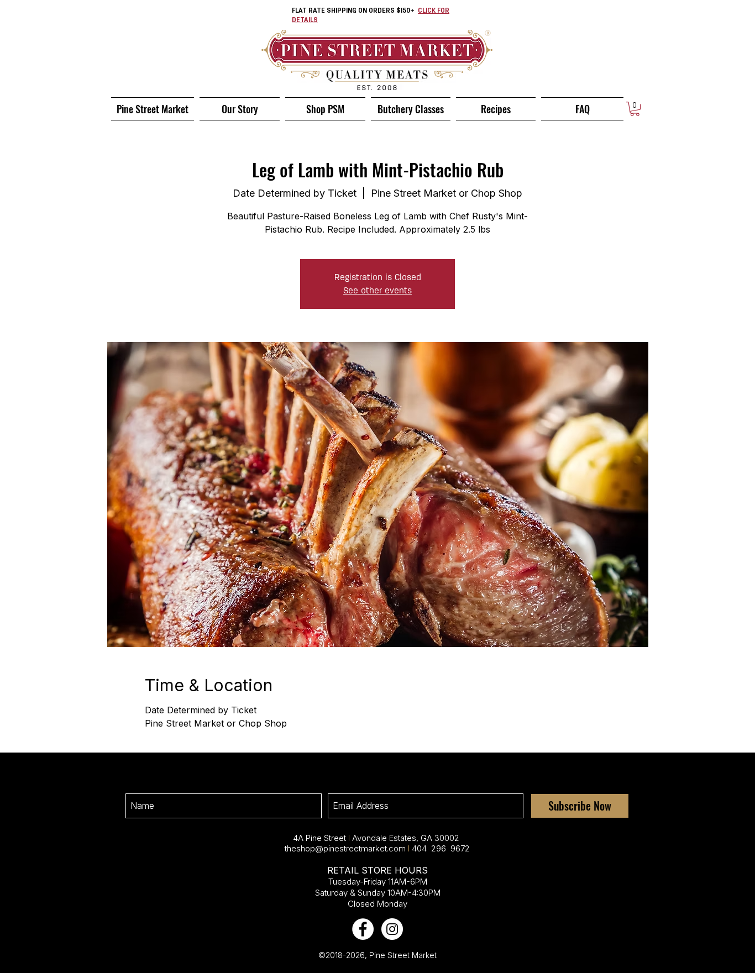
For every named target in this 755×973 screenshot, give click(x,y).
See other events (377, 290)
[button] (634, 109)
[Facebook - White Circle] (363, 929)
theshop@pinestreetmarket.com (345, 848)
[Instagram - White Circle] (392, 929)
